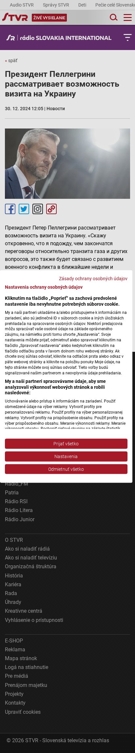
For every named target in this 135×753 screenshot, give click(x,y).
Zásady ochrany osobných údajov (93, 278)
